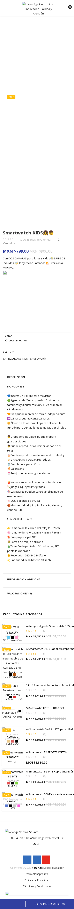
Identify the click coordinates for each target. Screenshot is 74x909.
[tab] (37, 377)
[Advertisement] (37, 49)
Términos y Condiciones (37, 886)
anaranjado (8, 712)
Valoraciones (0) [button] (19, 593)
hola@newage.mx (37, 838)
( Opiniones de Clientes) (35, 239)
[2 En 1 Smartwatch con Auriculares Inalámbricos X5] (12, 692)
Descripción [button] (16, 377)
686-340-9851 (18, 838)
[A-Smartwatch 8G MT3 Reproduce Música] (12, 778)
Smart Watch (38, 358)
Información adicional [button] (24, 579)
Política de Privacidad (37, 880)
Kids (25, 358)
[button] (67, 5)
